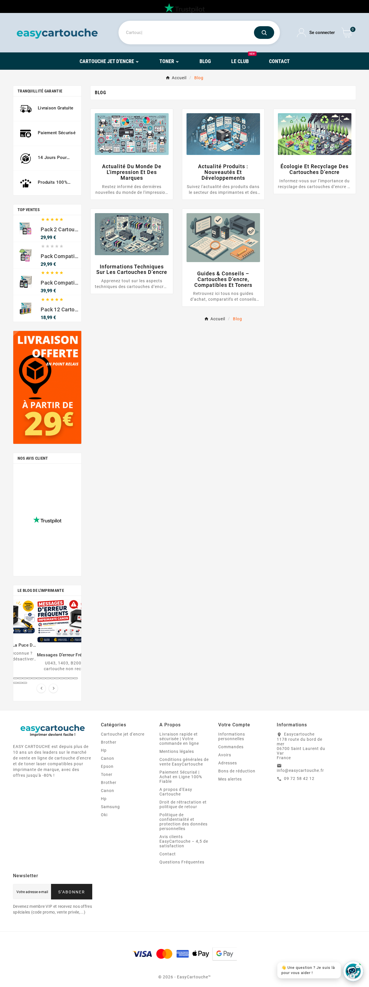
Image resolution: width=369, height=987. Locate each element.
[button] (15, 678)
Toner (106, 774)
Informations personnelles (231, 736)
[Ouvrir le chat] (353, 971)
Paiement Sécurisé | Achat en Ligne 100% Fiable (180, 777)
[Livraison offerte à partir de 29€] (47, 387)
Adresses (227, 763)
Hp (104, 750)
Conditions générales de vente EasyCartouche (184, 761)
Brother (108, 742)
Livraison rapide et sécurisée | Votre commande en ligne (179, 739)
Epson (107, 766)
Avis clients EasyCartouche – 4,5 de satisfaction (183, 841)
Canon (107, 758)
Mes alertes (230, 779)
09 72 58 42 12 (299, 778)
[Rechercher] (264, 32)
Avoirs (224, 755)
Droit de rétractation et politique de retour (183, 804)
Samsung (110, 806)
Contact (167, 854)
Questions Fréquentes (181, 862)
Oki (104, 814)
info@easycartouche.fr (300, 770)
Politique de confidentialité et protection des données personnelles (183, 821)
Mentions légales (176, 751)
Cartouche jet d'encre (122, 734)
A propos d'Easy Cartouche (175, 791)
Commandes (231, 746)
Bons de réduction (236, 771)
